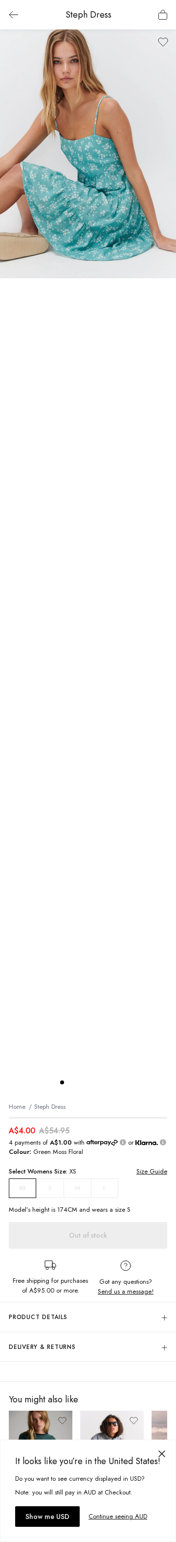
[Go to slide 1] (62, 1082)
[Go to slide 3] (82, 1082)
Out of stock (88, 1235)
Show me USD (47, 1516)
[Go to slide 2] (72, 1082)
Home (17, 1106)
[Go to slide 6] (111, 1082)
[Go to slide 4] (91, 1082)
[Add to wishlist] (163, 41)
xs (22, 1188)
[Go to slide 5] (101, 1082)
